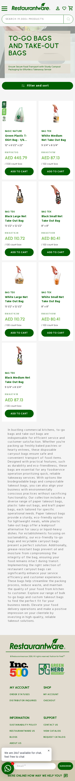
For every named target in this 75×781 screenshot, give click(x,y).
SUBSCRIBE (65, 766)
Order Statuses (20, 695)
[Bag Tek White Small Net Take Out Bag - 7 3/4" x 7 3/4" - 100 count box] (55, 276)
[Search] (68, 19)
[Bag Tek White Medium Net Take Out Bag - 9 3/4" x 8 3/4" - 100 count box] (55, 114)
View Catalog (52, 731)
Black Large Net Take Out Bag (15, 219)
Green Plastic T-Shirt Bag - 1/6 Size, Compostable (16, 138)
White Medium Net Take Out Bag (54, 138)
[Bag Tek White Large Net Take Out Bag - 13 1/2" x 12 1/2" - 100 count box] (19, 276)
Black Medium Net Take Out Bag (17, 380)
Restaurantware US (22, 731)
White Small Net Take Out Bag (53, 299)
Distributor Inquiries (23, 701)
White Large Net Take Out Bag (16, 299)
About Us (15, 744)
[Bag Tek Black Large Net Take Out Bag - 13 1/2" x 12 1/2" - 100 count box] (19, 195)
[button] (4, 7)
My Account (51, 695)
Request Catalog (54, 737)
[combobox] (37, 19)
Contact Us (50, 725)
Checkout (49, 701)
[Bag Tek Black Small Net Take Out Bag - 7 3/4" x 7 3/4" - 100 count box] (55, 195)
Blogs (14, 737)
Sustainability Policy (23, 725)
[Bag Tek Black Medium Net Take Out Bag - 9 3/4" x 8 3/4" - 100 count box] (19, 356)
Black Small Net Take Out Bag (52, 219)
